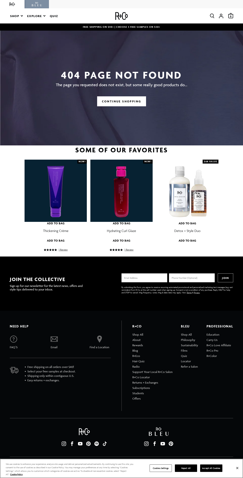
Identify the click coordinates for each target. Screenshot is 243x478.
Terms (189, 292)
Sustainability (189, 345)
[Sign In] (221, 15)
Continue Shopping (121, 101)
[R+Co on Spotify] (96, 443)
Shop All (137, 334)
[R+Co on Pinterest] (88, 443)
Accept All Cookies (211, 468)
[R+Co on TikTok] (104, 443)
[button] (16, 15)
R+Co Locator (141, 377)
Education (213, 334)
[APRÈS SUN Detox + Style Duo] (187, 189)
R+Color (212, 356)
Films (184, 350)
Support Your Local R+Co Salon (152, 372)
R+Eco (136, 356)
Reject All (186, 468)
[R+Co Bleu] (37, 4)
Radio (136, 366)
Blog (135, 350)
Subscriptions (141, 388)
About (136, 340)
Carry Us (212, 340)
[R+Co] (12, 4)
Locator (186, 361)
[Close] (237, 468)
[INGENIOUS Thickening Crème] (56, 189)
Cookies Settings (161, 468)
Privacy (197, 292)
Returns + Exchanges (145, 382)
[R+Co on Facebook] (72, 443)
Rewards (137, 345)
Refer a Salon (189, 366)
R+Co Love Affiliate (219, 345)
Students (138, 393)
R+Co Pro (212, 350)
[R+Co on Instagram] (64, 443)
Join (225, 278)
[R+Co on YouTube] (80, 443)
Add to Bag (56, 223)
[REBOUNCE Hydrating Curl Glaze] (121, 189)
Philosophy (188, 340)
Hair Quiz (138, 361)
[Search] (212, 15)
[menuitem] (152, 334)
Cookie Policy (16, 474)
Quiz (184, 356)
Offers (136, 398)
